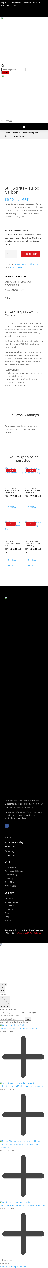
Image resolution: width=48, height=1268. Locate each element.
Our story (9, 898)
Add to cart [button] (12, 509)
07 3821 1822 (12, 5)
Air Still (13, 267)
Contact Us (9, 909)
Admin (8, 920)
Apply (28, 1019)
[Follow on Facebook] (7, 826)
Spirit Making (11, 882)
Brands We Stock (19, 132)
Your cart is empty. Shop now (13, 1266)
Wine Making (10, 886)
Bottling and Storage (14, 871)
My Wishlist (10, 905)
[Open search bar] (2, 66)
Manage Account (12, 902)
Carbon (20, 267)
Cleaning (9, 878)
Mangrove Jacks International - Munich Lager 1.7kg (22, 1205)
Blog (7, 913)
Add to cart (30, 254)
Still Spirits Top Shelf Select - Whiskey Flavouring (21, 1086)
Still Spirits (33, 132)
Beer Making (10, 867)
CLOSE (3, 984)
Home (7, 132)
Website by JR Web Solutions (29, 933)
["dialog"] (24, 1130)
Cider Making (11, 874)
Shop (7, 916)
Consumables (21, 264)
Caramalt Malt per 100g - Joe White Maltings (19, 1028)
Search (5, 73)
